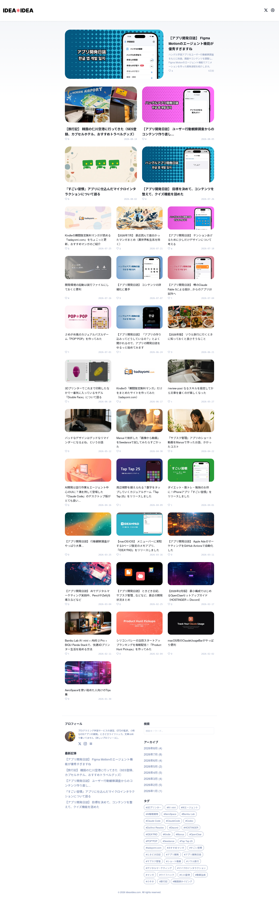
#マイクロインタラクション (191, 868)
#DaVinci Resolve (155, 827)
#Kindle (166, 834)
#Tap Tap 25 (186, 841)
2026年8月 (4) (153, 748)
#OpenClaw (195, 834)
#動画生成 (200, 874)
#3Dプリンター (153, 807)
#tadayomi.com (153, 847)
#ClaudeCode (173, 820)
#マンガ (150, 874)
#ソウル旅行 (192, 861)
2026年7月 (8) (153, 754)
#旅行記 (163, 881)
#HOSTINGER (191, 827)
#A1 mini (171, 807)
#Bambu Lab (188, 814)
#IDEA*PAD (151, 834)
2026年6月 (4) (153, 760)
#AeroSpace (170, 814)
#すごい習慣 (195, 847)
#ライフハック (166, 874)
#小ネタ (150, 881)
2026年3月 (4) (153, 778)
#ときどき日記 (153, 854)
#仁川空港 (185, 874)
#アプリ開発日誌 (192, 854)
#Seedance (168, 841)
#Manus (180, 834)
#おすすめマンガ (175, 847)
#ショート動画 (173, 861)
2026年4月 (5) (153, 772)
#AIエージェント (189, 807)
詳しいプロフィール (106, 737)
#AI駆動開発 (152, 814)
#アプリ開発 (172, 854)
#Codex (189, 820)
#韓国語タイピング (182, 881)
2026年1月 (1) (153, 791)
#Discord (173, 827)
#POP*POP (151, 841)
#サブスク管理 (153, 861)
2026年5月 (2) (153, 766)
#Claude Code (153, 820)
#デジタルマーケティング (159, 868)
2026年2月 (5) (153, 785)
